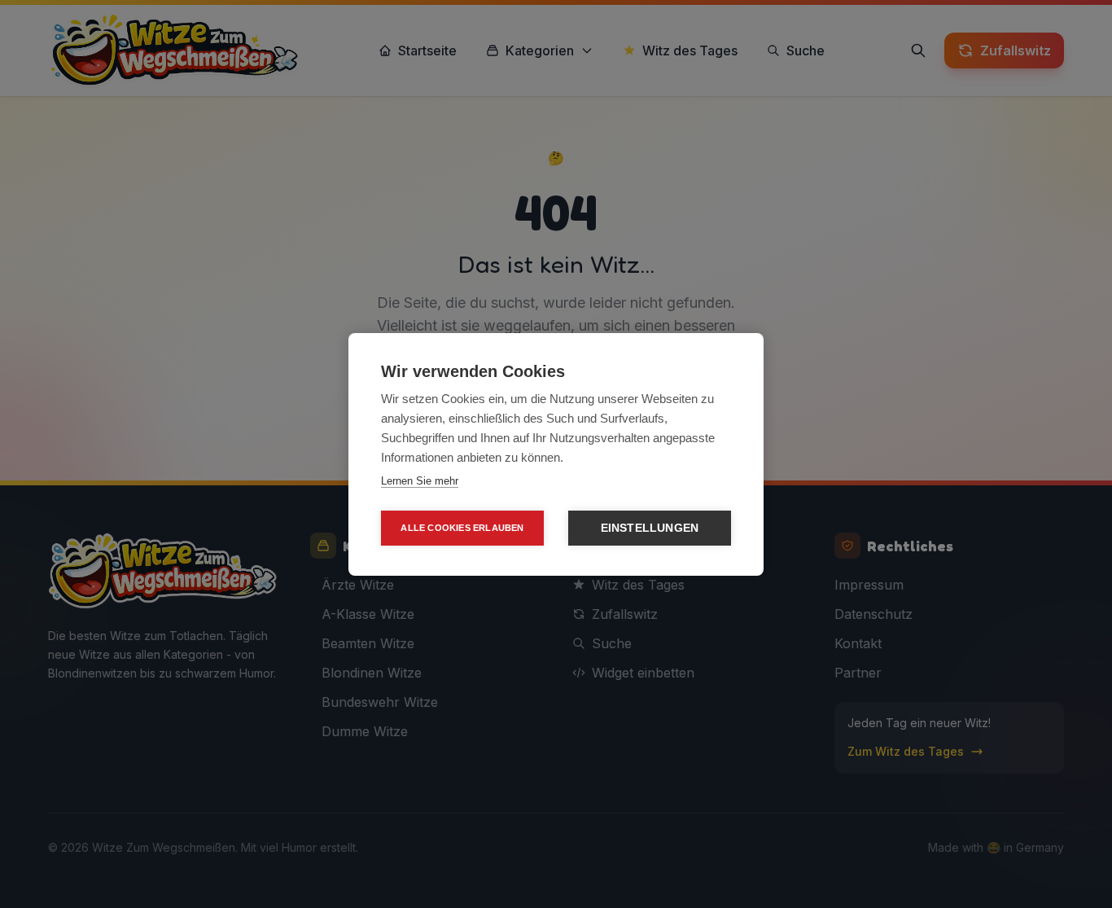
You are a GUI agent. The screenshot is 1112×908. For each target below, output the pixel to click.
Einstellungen (650, 528)
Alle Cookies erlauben (462, 528)
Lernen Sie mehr (419, 481)
